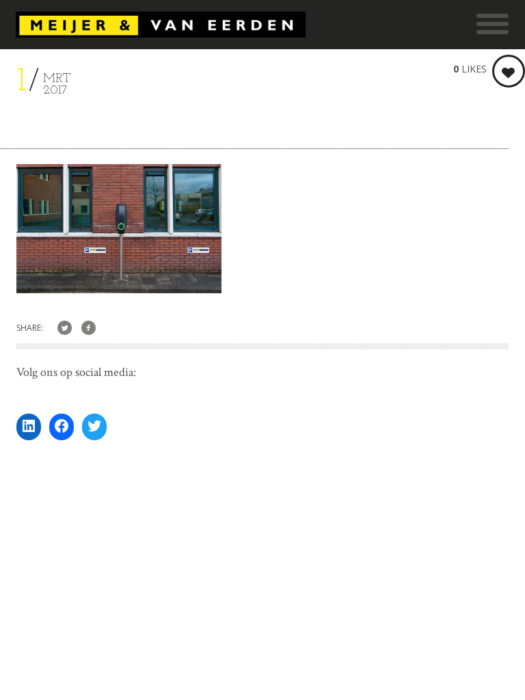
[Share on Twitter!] (64, 328)
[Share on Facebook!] (88, 328)
